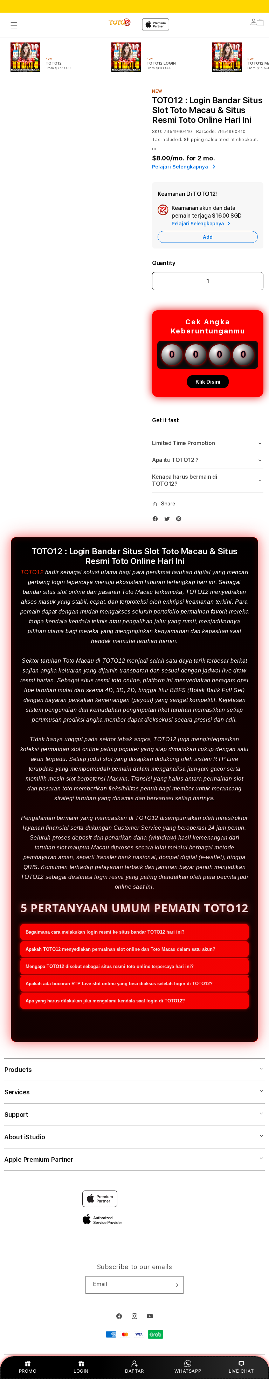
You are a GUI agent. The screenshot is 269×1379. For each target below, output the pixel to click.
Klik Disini (207, 382)
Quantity (163, 263)
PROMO (28, 1371)
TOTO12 (32, 572)
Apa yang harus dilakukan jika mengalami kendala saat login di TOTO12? (105, 1000)
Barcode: (206, 131)
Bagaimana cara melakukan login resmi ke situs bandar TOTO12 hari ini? (105, 932)
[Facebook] (157, 520)
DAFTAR (134, 1371)
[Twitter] (169, 520)
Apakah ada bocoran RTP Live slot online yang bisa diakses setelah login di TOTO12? (119, 983)
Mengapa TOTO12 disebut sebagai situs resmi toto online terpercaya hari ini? (110, 966)
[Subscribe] (175, 1285)
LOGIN (81, 1371)
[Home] (120, 22)
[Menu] (14, 25)
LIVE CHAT (241, 1371)
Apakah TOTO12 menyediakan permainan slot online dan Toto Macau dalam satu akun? (120, 949)
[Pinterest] (180, 520)
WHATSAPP (188, 1371)
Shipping (194, 139)
